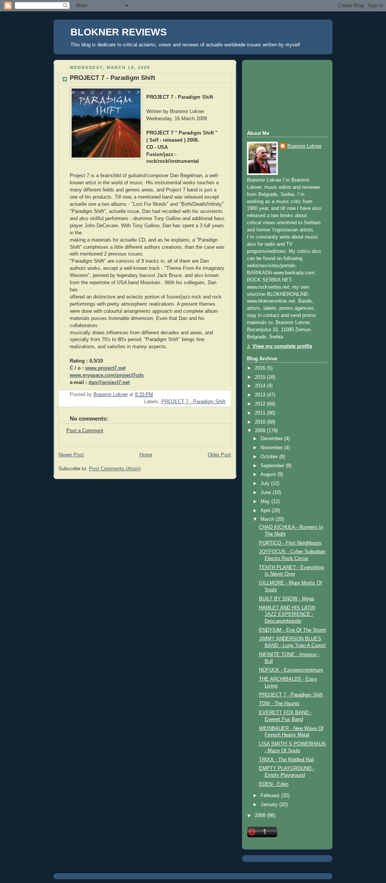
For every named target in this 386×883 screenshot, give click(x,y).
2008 (261, 815)
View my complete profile (282, 346)
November (272, 447)
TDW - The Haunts (279, 703)
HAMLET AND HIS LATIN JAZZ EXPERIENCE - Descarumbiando (287, 614)
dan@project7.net (109, 382)
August (268, 474)
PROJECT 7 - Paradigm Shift (193, 401)
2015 (261, 377)
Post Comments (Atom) (115, 468)
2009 (261, 430)
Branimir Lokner (304, 146)
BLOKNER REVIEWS (118, 32)
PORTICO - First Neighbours (290, 543)
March (268, 519)
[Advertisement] (281, 94)
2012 (261, 404)
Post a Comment (84, 430)
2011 (261, 413)
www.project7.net (105, 368)
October (269, 456)
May (265, 501)
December (272, 438)
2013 (261, 395)
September (273, 465)
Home (145, 455)
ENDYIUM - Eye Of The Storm (292, 630)
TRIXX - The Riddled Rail (286, 759)
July (265, 483)
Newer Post (71, 455)
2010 (261, 422)
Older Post (219, 455)
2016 (261, 368)
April (266, 510)
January (269, 804)
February (270, 795)
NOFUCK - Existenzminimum (291, 670)
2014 (261, 386)
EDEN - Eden (273, 784)
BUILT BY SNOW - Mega (286, 598)
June (266, 492)
